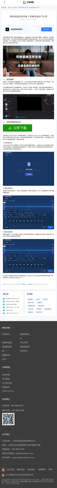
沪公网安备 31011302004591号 (19, 475)
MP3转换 (45, 299)
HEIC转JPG (39, 312)
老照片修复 (41, 305)
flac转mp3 (30, 309)
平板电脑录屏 (48, 309)
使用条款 (31, 469)
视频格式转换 (31, 305)
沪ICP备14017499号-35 (30, 481)
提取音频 (30, 312)
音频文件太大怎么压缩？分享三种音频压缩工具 (13, 313)
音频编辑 (30, 284)
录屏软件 (6, 334)
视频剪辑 (30, 299)
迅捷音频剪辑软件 (37, 135)
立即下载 (20, 128)
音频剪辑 (39, 302)
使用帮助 (42, 469)
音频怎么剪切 (9, 310)
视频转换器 (7, 342)
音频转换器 (25, 347)
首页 (9, 7)
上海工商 (10, 469)
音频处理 (23, 284)
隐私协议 (21, 469)
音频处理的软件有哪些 (11, 304)
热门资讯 (14, 7)
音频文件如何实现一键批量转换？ (13, 301)
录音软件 (24, 351)
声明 (50, 469)
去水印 (37, 299)
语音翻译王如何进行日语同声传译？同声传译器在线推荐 (13, 299)
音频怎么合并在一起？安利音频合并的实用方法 (13, 307)
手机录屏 (39, 309)
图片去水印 (31, 302)
